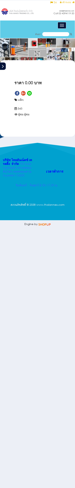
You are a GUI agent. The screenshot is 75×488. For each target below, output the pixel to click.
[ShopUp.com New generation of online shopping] (44, 224)
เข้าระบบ (66, 2)
